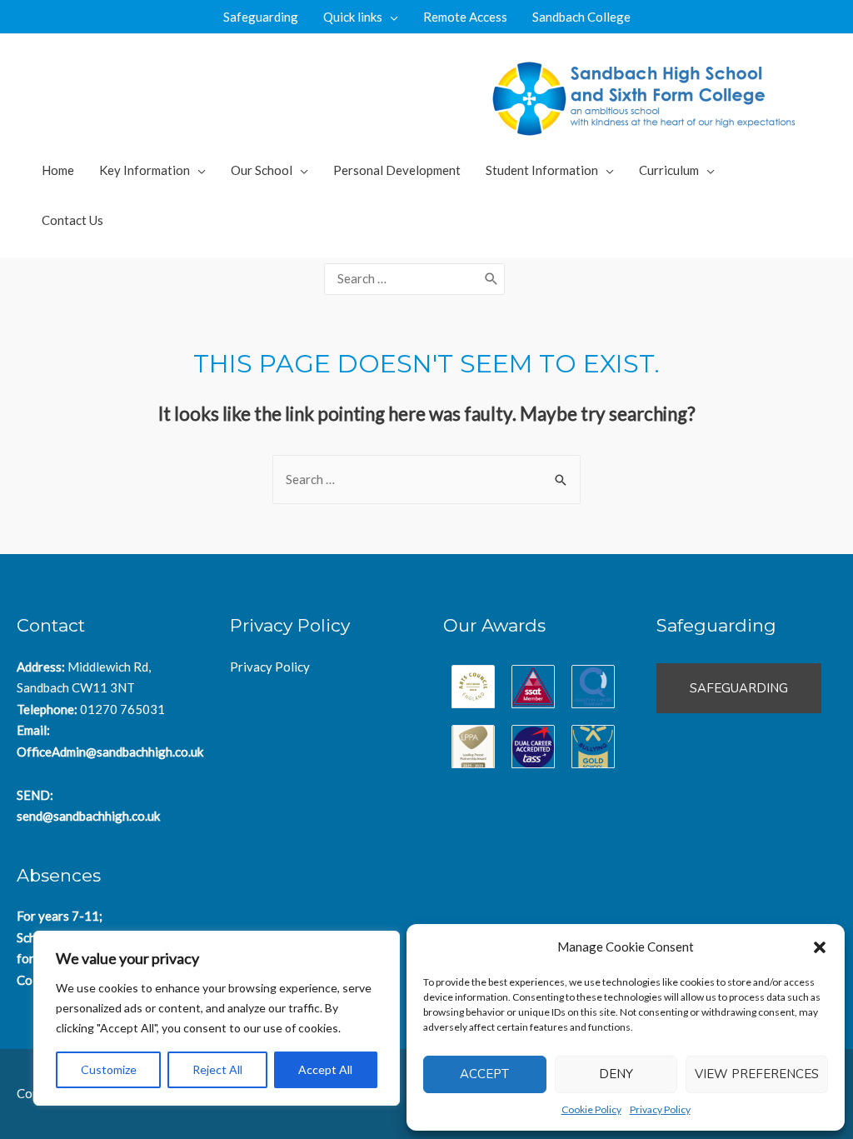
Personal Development (397, 169)
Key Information (144, 169)
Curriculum (669, 169)
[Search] (491, 279)
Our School (261, 169)
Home (58, 169)
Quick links (352, 16)
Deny (616, 1074)
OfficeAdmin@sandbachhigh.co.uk (110, 751)
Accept (484, 1074)
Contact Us (72, 219)
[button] (819, 947)
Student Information (542, 169)
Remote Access (465, 16)
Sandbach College (581, 16)
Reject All (217, 1069)
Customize (109, 1069)
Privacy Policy (660, 1109)
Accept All (325, 1069)
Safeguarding (260, 16)
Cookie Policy (591, 1109)
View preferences (757, 1074)
